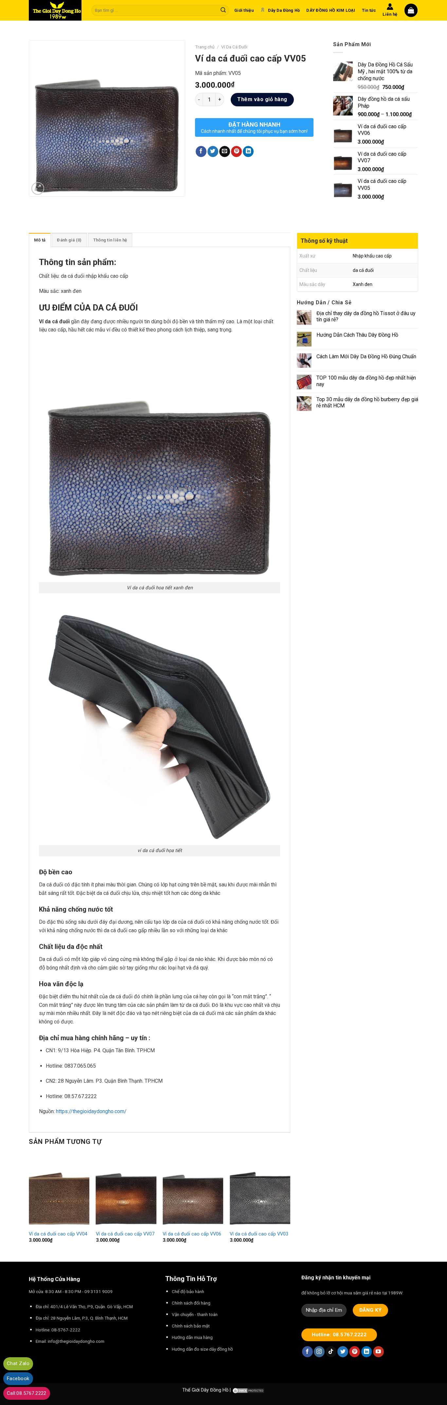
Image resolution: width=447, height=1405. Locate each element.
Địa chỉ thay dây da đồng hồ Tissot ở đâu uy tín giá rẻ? (366, 316)
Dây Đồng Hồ (214, 1390)
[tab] (40, 240)
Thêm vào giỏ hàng (262, 99)
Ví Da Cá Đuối (234, 46)
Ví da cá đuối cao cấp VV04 (58, 1234)
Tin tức (369, 10)
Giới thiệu (244, 10)
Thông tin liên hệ (110, 240)
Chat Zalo (18, 1363)
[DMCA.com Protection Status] (248, 1390)
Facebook (18, 1378)
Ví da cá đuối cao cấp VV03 (259, 1234)
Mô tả (39, 240)
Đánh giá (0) (69, 240)
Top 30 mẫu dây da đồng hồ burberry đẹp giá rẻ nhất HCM (367, 402)
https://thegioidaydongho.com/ (91, 1111)
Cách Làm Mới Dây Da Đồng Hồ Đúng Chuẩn (366, 356)
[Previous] (29, 1207)
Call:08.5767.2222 (26, 1393)
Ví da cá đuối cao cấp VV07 (125, 1234)
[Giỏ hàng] (411, 10)
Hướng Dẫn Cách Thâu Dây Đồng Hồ (357, 335)
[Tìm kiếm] (223, 10)
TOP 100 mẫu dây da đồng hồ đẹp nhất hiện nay (366, 381)
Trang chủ (205, 46)
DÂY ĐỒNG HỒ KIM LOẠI (330, 10)
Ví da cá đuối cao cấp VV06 (192, 1234)
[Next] (290, 1207)
